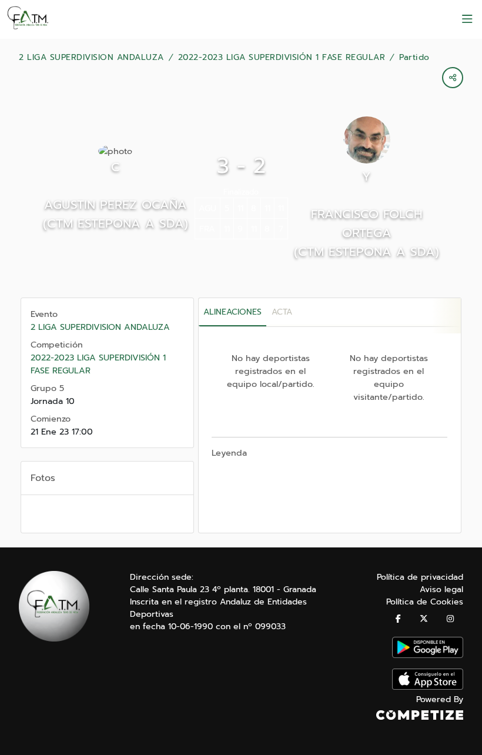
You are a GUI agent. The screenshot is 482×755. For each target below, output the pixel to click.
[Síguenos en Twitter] (424, 619)
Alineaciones (232, 312)
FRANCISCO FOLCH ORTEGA (367, 223)
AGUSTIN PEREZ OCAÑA (115, 204)
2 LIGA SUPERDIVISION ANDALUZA (91, 57)
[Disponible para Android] (427, 655)
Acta (282, 312)
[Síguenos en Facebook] (398, 619)
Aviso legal (441, 589)
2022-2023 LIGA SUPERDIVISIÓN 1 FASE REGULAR (282, 57)
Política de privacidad (420, 577)
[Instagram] (450, 619)
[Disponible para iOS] (427, 687)
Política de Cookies (424, 602)
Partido (414, 57)
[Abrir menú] (467, 19)
